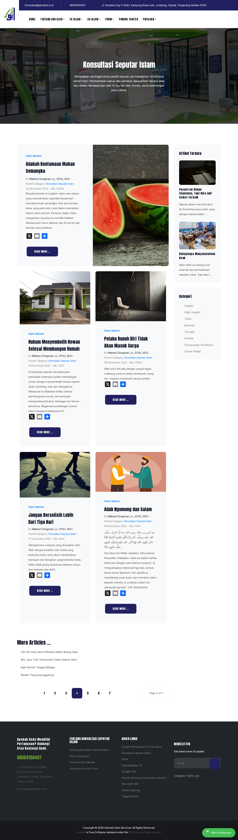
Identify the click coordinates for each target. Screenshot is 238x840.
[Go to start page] (22, 693)
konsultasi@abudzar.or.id (32, 789)
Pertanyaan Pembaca (198, 345)
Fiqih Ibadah (34, 155)
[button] (52, 19)
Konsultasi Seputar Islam (59, 183)
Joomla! (81, 832)
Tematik (189, 332)
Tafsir (188, 318)
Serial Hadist (192, 351)
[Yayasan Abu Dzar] (9, 14)
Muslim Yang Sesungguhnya (37, 675)
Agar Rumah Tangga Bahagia (37, 667)
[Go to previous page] (33, 693)
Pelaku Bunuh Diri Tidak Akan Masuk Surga (126, 342)
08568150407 (29, 757)
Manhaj (189, 325)
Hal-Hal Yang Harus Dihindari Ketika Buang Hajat (49, 652)
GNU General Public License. (145, 832)
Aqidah (188, 306)
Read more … (42, 251)
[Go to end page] (131, 693)
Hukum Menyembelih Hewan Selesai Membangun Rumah (54, 345)
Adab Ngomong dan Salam (128, 509)
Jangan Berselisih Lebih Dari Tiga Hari (50, 518)
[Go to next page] (121, 693)
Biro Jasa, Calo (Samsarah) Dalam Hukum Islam (48, 659)
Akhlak (189, 338)
